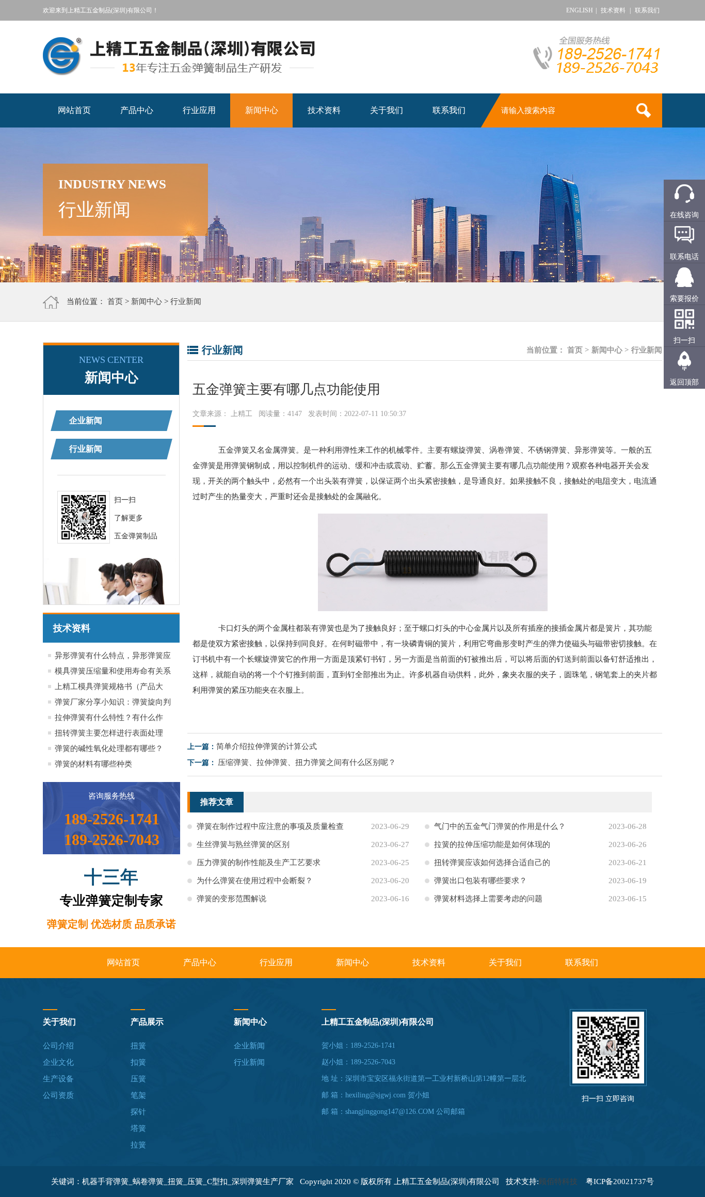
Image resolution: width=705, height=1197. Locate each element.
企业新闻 (85, 420)
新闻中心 (261, 110)
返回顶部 (684, 382)
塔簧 (138, 1128)
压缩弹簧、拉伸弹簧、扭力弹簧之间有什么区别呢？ (307, 762)
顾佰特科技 (558, 1181)
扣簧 (138, 1062)
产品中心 (136, 110)
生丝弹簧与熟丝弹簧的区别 (243, 844)
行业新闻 (185, 301)
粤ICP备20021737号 (620, 1181)
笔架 (138, 1095)
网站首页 (74, 110)
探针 (138, 1112)
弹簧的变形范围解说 (231, 899)
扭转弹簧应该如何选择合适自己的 (492, 862)
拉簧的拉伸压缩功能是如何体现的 (492, 844)
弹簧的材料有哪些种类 (93, 764)
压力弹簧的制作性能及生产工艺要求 (259, 862)
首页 (115, 301)
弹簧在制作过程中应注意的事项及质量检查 (270, 826)
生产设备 (58, 1079)
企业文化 (58, 1062)
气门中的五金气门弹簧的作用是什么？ (500, 826)
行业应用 (199, 110)
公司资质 (58, 1095)
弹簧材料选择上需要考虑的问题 (488, 899)
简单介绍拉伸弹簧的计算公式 (266, 746)
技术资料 (613, 10)
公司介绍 (58, 1046)
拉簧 (138, 1145)
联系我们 (647, 10)
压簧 (138, 1079)
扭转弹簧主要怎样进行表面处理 (109, 733)
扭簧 (138, 1046)
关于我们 (386, 110)
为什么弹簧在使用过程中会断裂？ (255, 880)
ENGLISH (579, 10)
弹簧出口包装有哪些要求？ (480, 880)
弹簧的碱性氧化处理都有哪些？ (109, 748)
